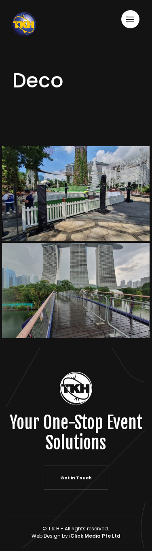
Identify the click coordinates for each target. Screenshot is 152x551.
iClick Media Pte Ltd (94, 535)
